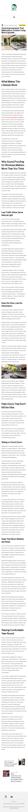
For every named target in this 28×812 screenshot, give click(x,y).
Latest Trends (22, 25)
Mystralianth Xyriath (13, 25)
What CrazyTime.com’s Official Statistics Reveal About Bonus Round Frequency (17, 777)
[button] (14, 17)
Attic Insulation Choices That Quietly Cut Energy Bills (10, 763)
